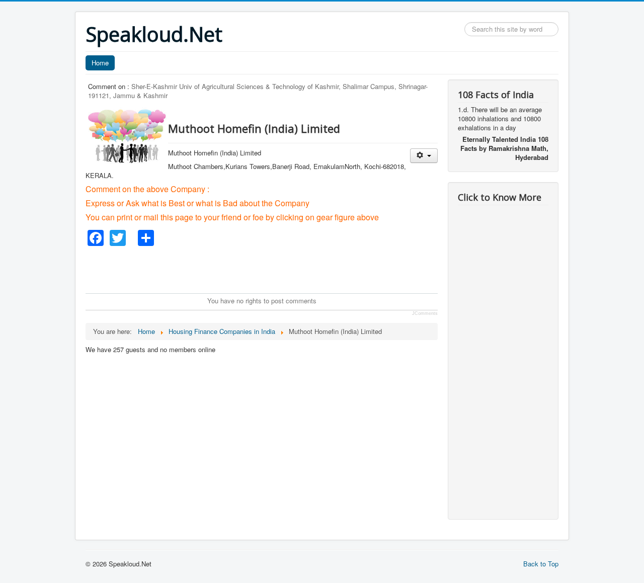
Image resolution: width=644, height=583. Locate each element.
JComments (425, 313)
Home (100, 62)
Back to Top (540, 563)
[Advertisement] (269, 268)
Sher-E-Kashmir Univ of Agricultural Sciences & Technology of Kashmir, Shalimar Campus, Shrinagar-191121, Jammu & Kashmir (258, 90)
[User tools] (424, 155)
